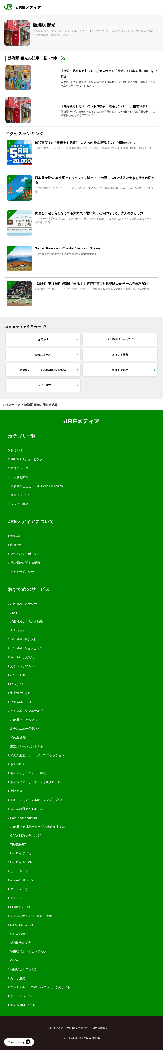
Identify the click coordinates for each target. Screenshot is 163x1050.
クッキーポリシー (21, 571)
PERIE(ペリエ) (19, 907)
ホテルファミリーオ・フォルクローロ (35, 782)
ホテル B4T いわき (22, 1005)
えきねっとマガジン (23, 666)
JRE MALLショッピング (25, 648)
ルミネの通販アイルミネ (26, 808)
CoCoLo (15, 960)
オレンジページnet (22, 996)
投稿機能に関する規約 (24, 562)
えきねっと (17, 630)
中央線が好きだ (20, 693)
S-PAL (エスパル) (21, 924)
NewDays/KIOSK (21, 862)
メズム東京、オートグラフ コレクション (37, 755)
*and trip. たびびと (22, 657)
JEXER (14, 612)
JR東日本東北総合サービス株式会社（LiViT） (40, 826)
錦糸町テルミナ (20, 942)
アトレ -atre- (18, 898)
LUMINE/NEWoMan (23, 817)
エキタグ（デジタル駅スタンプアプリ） (36, 800)
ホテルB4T (17, 764)
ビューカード (18, 871)
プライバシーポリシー (24, 553)
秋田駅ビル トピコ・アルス (28, 951)
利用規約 (15, 545)
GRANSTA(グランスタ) (25, 835)
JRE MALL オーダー (23, 603)
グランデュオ (18, 889)
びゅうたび (17, 684)
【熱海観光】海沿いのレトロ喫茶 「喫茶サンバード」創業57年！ (104, 106)
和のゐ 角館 (17, 737)
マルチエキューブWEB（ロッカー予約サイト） (41, 987)
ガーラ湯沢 (17, 978)
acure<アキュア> (21, 880)
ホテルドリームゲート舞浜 (27, 773)
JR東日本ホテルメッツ (25, 719)
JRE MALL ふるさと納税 (26, 621)
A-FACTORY (18, 933)
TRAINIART (17, 844)
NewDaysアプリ (20, 853)
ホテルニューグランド (24, 728)
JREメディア (11, 404)
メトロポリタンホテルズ (26, 710)
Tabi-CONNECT (20, 701)
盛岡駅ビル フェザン (23, 969)
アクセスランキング (24, 133)
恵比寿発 (15, 791)
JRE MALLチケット (22, 639)
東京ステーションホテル (26, 746)
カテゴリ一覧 (22, 435)
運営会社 (15, 536)
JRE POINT (17, 675)
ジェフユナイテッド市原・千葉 (30, 916)
